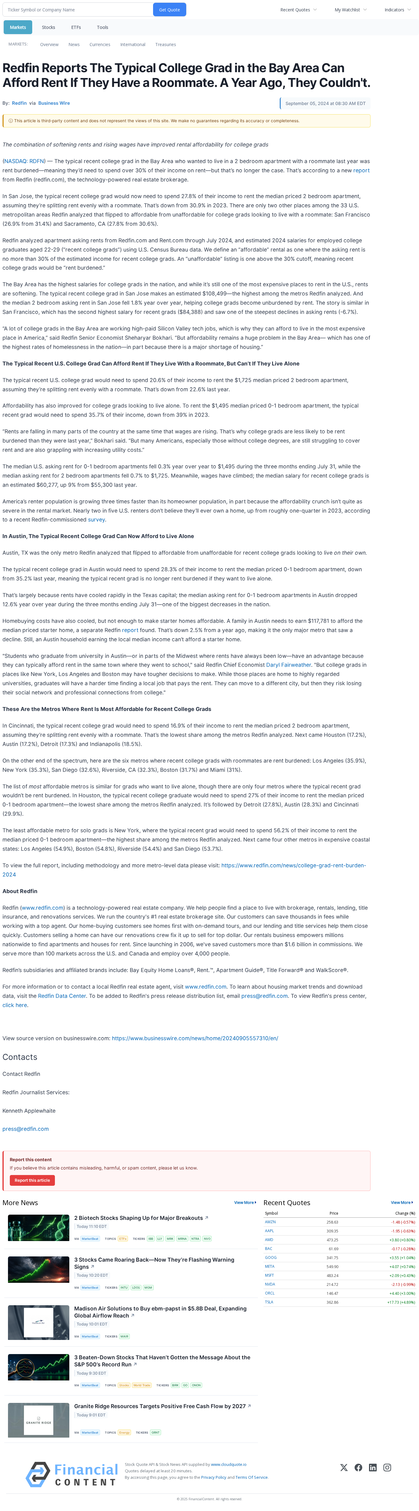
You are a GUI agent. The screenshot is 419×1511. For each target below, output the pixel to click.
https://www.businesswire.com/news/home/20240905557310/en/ (195, 1038)
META (270, 1266)
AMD (269, 1239)
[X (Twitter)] (344, 1474)
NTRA (195, 1238)
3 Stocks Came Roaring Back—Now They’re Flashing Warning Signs (154, 1263)
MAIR (124, 1336)
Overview (49, 44)
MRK (170, 1238)
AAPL (269, 1230)
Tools (102, 27)
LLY (159, 1238)
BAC (268, 1248)
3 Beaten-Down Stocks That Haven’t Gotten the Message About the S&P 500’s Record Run (162, 1361)
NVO (207, 1238)
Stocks (48, 27)
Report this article (32, 1180)
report (361, 170)
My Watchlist (347, 10)
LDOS (136, 1287)
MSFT (269, 1275)
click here (14, 1005)
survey (96, 519)
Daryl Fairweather (288, 665)
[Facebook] (358, 1474)
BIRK (175, 1385)
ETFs (76, 27)
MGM (148, 1287)
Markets (18, 27)
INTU (124, 1287)
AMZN (270, 1221)
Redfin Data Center (62, 996)
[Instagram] (387, 1474)
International (132, 44)
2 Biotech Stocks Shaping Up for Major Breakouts (141, 1218)
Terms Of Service (252, 1477)
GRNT (156, 1432)
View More (244, 1202)
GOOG (271, 1257)
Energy (124, 1432)
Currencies (100, 44)
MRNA (182, 1238)
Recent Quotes (295, 10)
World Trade (141, 1385)
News (74, 44)
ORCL (270, 1293)
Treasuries (165, 44)
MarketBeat (90, 1238)
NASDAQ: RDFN (24, 161)
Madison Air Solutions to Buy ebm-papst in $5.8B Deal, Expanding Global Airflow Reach (160, 1312)
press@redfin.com (264, 996)
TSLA (269, 1302)
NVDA (270, 1284)
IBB (150, 1238)
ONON (196, 1385)
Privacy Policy (213, 1477)
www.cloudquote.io (229, 1464)
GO (185, 1385)
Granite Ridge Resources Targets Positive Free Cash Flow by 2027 (163, 1406)
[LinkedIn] (373, 1474)
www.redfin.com (42, 907)
